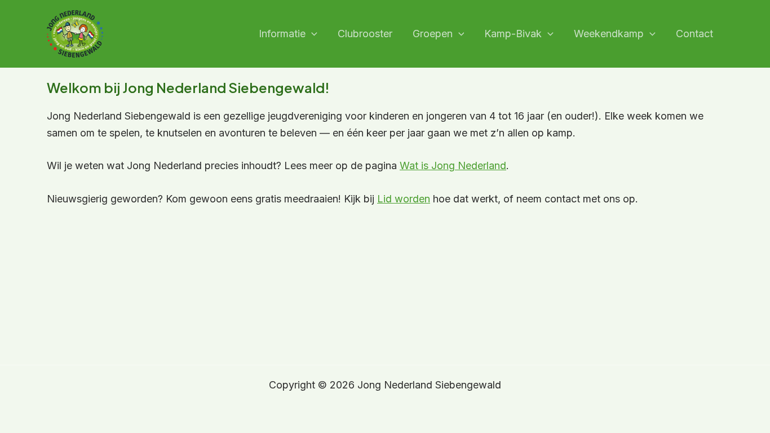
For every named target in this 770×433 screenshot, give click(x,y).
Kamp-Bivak (513, 33)
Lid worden (403, 199)
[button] (311, 34)
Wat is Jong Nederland (453, 165)
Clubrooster (365, 33)
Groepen (433, 33)
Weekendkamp (609, 33)
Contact (694, 33)
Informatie (282, 33)
